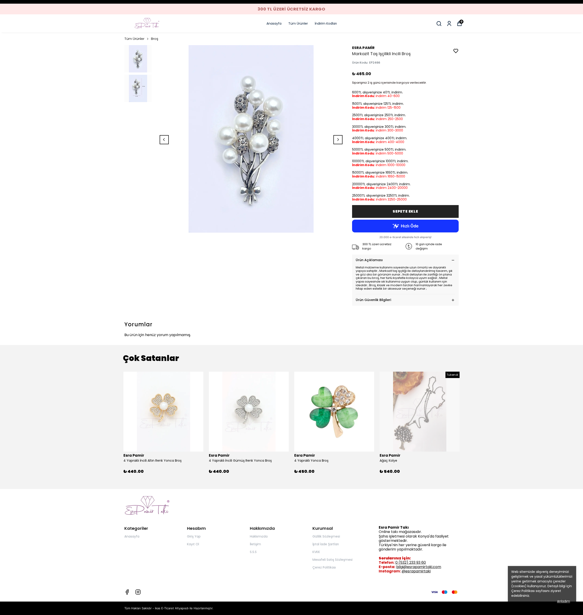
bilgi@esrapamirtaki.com (418, 566)
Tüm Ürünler (298, 23)
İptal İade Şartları (325, 544)
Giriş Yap (194, 536)
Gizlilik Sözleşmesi (326, 536)
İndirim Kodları (326, 23)
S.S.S (253, 552)
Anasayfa (273, 23)
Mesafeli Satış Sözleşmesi (332, 559)
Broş (154, 38)
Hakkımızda (259, 536)
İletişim (255, 544)
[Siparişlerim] (449, 23)
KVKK (316, 552)
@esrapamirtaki (416, 571)
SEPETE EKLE (405, 211)
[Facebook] (127, 592)
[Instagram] (138, 592)
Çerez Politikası (523, 591)
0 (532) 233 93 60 (410, 562)
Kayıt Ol (193, 544)
